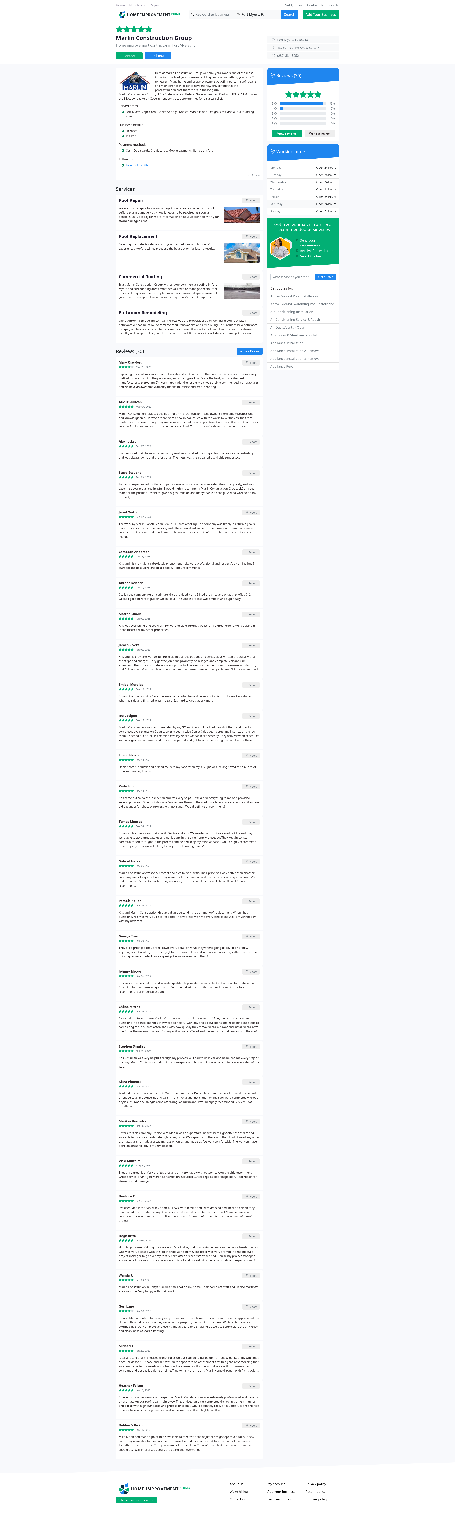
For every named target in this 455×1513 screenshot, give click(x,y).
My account (276, 1484)
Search (289, 14)
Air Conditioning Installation (291, 312)
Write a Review (249, 351)
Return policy (315, 1491)
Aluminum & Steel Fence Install (294, 335)
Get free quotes (279, 1499)
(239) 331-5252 (288, 55)
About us (236, 1484)
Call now (158, 56)
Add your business (281, 1491)
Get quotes (325, 277)
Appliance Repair (283, 366)
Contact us (238, 1499)
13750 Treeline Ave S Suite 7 (298, 47)
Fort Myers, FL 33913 (292, 39)
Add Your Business (321, 14)
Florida (134, 5)
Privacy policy (316, 1484)
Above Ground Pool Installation (294, 296)
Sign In (334, 5)
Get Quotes (293, 5)
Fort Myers (152, 5)
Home (120, 5)
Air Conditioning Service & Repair (295, 319)
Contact (129, 56)
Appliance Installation (286, 343)
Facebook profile (137, 165)
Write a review (320, 133)
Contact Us (315, 5)
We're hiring (239, 1491)
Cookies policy (316, 1499)
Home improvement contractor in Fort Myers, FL (155, 45)
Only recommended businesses (136, 1500)
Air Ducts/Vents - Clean (287, 327)
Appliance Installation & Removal (295, 351)
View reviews (286, 133)
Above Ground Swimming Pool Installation (302, 304)
